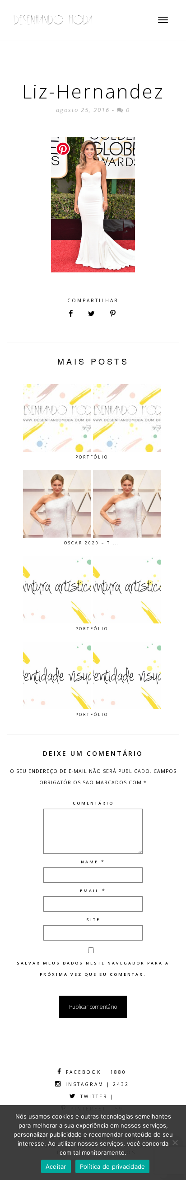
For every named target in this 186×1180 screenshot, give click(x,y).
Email (89, 891)
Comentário (93, 803)
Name (89, 862)
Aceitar (56, 1166)
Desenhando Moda (53, 20)
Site (93, 919)
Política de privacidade (112, 1166)
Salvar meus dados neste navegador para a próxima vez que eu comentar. (93, 968)
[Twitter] (91, 314)
